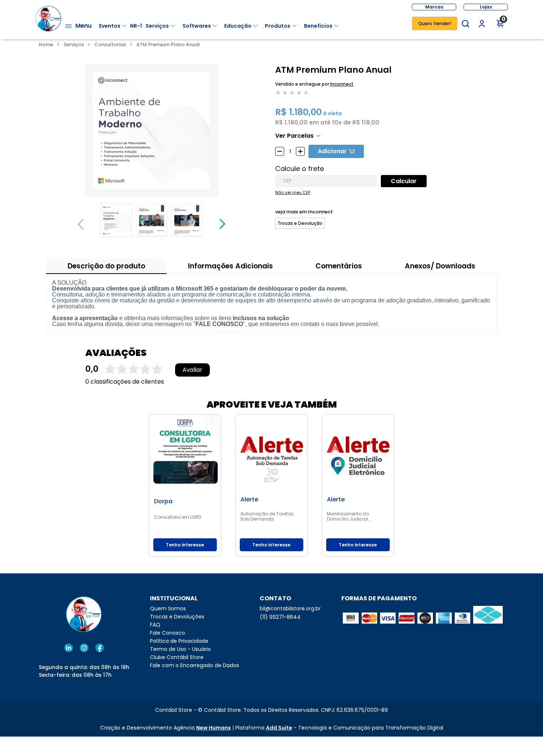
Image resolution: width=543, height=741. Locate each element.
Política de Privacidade (179, 641)
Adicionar (332, 151)
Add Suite (279, 727)
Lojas (486, 7)
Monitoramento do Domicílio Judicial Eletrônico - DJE (348, 516)
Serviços (157, 26)
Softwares (196, 26)
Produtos (277, 26)
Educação (238, 26)
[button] (465, 24)
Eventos (109, 26)
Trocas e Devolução (299, 223)
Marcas (434, 7)
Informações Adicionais (230, 266)
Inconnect (342, 84)
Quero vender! (434, 23)
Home (46, 44)
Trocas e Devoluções (177, 616)
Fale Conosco (167, 633)
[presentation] (80, 224)
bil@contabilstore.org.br (290, 608)
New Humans (213, 727)
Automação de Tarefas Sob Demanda (267, 516)
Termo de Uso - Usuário (180, 649)
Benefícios (318, 26)
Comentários (338, 266)
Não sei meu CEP (292, 193)
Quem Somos (168, 608)
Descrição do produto (106, 266)
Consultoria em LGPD (177, 517)
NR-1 (136, 26)
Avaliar (192, 370)
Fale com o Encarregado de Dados (194, 665)
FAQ (155, 624)
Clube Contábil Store (177, 657)
